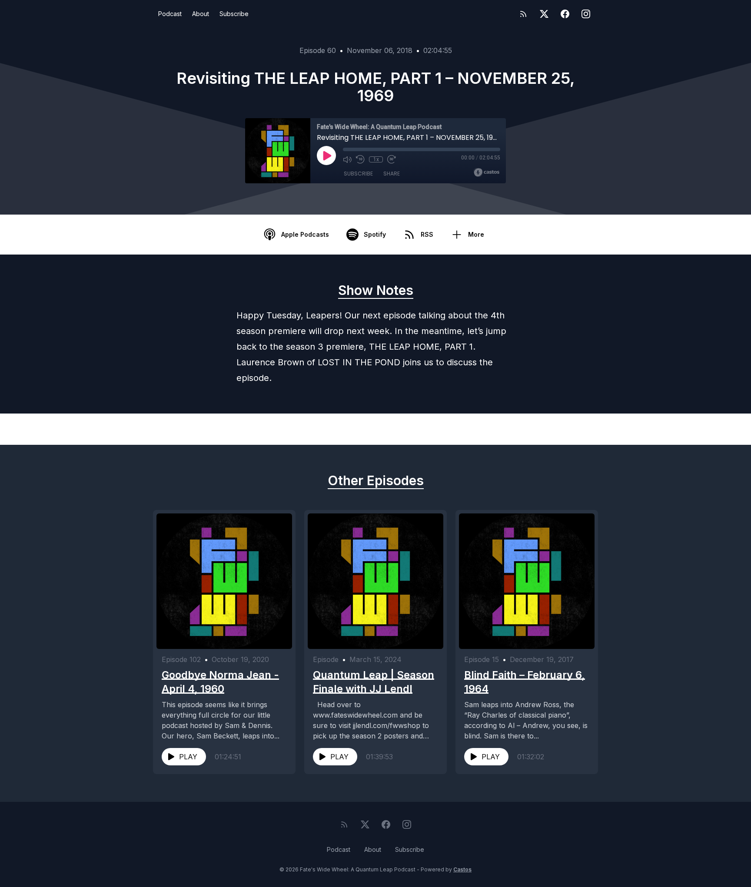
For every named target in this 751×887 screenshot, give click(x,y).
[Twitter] (544, 14)
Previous (204, 429)
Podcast (170, 13)
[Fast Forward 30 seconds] (391, 159)
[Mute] (347, 159)
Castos (462, 869)
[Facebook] (565, 14)
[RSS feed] (523, 14)
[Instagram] (586, 14)
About (200, 13)
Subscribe (234, 13)
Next (553, 429)
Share (391, 173)
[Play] (326, 155)
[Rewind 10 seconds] (360, 159)
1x (376, 159)
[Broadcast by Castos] (486, 172)
